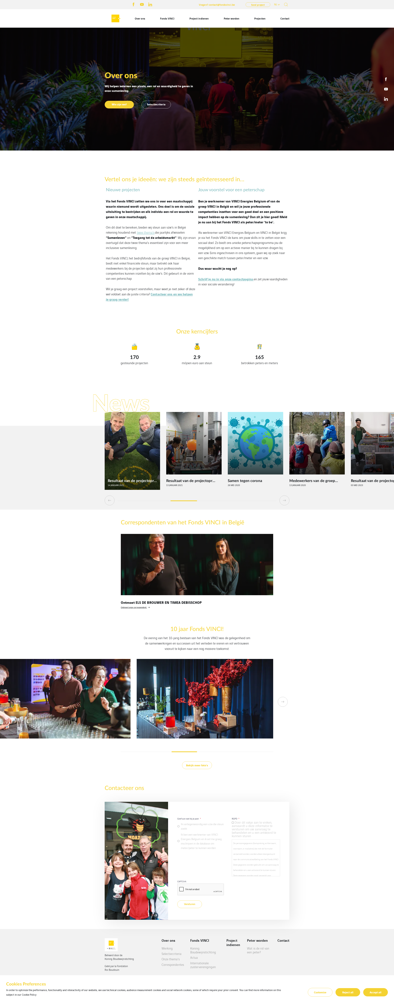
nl (275, 4)
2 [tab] (157, 500)
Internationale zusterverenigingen (203, 965)
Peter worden (231, 18)
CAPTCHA (181, 881)
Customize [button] (320, 992)
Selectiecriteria (172, 954)
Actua (194, 957)
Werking (167, 948)
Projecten (259, 18)
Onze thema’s (171, 959)
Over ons (140, 18)
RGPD (235, 818)
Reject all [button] (347, 992)
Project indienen (199, 18)
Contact (284, 18)
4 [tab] (210, 500)
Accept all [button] (376, 992)
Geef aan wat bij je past (189, 818)
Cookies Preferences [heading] (26, 984)
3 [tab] (184, 500)
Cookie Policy (29, 994)
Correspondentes (173, 964)
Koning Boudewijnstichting (203, 950)
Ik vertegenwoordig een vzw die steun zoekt (202, 826)
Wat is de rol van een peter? (258, 950)
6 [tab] (263, 500)
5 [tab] (236, 500)
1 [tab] (131, 500)
